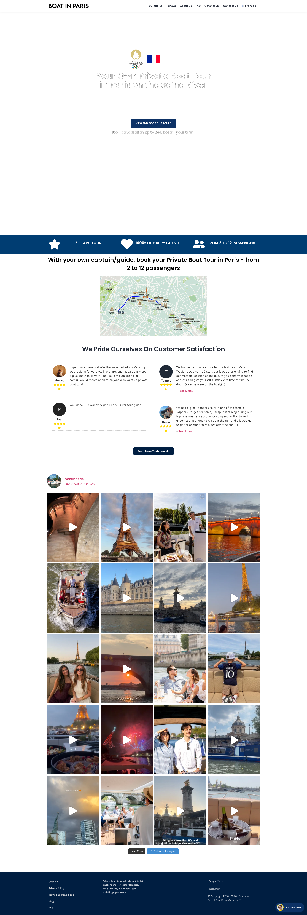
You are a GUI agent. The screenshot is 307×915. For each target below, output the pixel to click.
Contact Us (230, 6)
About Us (186, 6)
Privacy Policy (56, 888)
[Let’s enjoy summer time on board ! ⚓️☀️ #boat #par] (127, 810)
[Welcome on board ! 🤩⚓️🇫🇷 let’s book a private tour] (180, 739)
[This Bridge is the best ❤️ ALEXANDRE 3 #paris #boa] (180, 810)
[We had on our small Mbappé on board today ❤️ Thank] (234, 668)
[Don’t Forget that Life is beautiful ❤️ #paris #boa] (127, 668)
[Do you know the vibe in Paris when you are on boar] (234, 810)
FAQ (198, 6)
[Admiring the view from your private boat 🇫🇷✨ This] (180, 668)
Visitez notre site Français (180, 59)
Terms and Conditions (61, 894)
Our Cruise (155, 6)
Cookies (53, 881)
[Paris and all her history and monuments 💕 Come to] (73, 527)
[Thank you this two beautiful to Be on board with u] (73, 668)
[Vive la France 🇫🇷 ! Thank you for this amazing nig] (127, 739)
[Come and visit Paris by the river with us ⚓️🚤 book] (127, 598)
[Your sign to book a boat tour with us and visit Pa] (234, 739)
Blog (51, 901)
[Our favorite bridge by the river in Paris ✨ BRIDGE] (180, 598)
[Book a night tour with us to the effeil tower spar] (234, 598)
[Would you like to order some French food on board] (73, 739)
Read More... (186, 390)
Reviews (171, 6)
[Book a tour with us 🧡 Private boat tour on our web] (73, 810)
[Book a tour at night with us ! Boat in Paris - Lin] (234, 527)
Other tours (212, 6)
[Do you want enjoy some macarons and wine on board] (180, 527)
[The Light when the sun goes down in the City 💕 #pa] (127, 527)
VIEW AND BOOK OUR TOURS (153, 123)
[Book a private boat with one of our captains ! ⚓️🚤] (73, 598)
